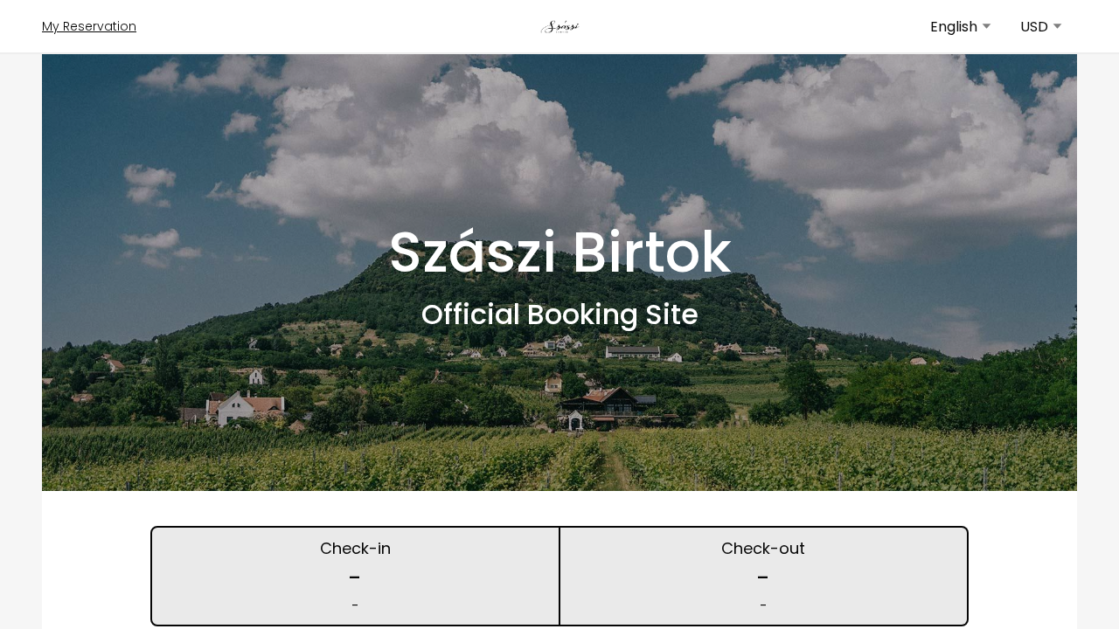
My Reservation (89, 26)
